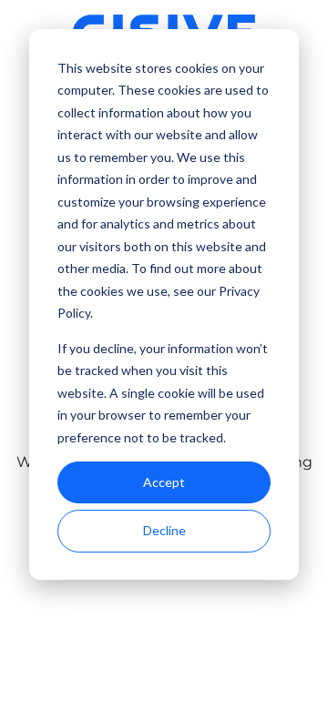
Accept (164, 482)
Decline (164, 530)
